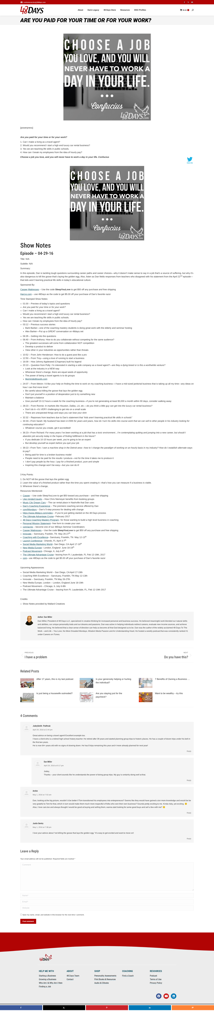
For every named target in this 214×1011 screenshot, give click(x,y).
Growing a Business (47, 979)
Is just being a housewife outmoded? (54, 693)
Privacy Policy (156, 983)
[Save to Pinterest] (107, 1007)
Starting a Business (47, 976)
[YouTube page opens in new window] (192, 2)
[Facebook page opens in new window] (184, 2)
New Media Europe (32, 547)
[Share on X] (64, 1007)
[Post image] (27, 683)
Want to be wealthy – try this (169, 693)
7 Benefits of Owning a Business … (172, 679)
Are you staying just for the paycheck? (109, 695)
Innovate (27, 534)
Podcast (153, 976)
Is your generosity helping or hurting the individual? (113, 681)
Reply (189, 751)
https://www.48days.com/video (38, 513)
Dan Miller (48, 762)
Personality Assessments (105, 976)
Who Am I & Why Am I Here (50, 983)
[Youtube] (166, 996)
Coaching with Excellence (35, 537)
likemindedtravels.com (36, 379)
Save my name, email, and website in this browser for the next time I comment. (53, 915)
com (25, 558)
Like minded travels (32, 499)
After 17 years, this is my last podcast (54, 679)
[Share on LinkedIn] (150, 1007)
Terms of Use (155, 979)
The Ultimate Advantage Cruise (38, 516)
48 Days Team (73, 976)
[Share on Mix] (193, 1007)
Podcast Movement (32, 551)
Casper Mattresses (29, 289)
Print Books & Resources (105, 979)
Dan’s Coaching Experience (36, 506)
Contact (70, 979)
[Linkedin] (173, 996)
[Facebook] (158, 996)
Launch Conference (32, 541)
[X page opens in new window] (188, 2)
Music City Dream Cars (34, 502)
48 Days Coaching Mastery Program (41, 520)
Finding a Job (45, 986)
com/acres (28, 527)
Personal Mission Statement (37, 523)
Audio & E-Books (101, 983)
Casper (26, 495)
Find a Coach (128, 976)
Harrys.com (26, 294)
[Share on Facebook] (21, 1007)
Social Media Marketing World (37, 544)
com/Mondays (30, 509)
